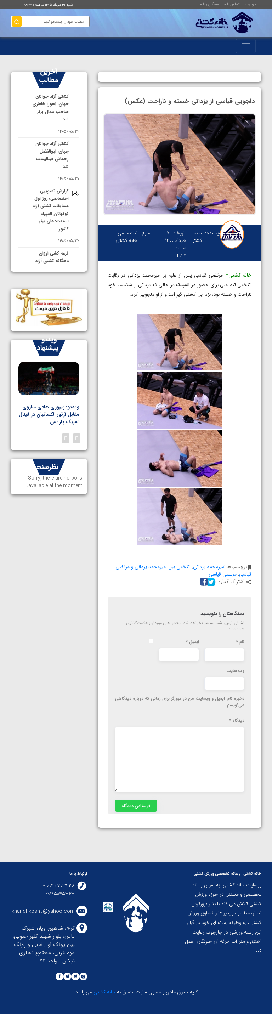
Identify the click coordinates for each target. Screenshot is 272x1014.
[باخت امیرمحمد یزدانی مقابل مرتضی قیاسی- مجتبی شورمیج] (179, 458)
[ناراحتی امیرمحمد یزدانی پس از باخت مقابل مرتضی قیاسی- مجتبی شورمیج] (179, 400)
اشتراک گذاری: (229, 581)
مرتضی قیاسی (223, 574)
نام (240, 642)
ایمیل (192, 642)
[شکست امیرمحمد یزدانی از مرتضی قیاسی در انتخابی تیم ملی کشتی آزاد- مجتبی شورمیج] (179, 516)
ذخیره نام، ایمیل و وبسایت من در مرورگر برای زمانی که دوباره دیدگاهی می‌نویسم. (179, 702)
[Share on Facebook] (202, 581)
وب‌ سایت (235, 671)
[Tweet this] (210, 581)
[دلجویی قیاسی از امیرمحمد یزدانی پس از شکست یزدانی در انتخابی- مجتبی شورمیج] (179, 342)
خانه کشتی (103, 992)
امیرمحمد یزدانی (209, 567)
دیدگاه (236, 721)
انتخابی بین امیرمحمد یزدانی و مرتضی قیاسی (183, 570)
